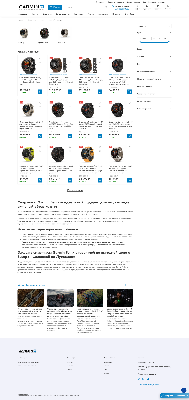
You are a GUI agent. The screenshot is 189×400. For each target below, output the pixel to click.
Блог (144, 2)
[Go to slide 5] (31, 73)
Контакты (111, 2)
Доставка (120, 2)
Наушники (116, 14)
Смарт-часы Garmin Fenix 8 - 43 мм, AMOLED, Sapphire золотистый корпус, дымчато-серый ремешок (31, 125)
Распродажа (22, 14)
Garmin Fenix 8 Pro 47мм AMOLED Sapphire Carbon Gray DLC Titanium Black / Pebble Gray (61, 125)
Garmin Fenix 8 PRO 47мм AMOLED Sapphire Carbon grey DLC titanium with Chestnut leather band (91, 80)
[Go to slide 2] (23, 73)
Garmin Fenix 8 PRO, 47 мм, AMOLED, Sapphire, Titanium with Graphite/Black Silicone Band (30, 80)
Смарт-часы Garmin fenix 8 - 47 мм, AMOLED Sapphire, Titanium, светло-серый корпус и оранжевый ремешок (90, 169)
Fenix (42, 20)
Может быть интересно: (32, 285)
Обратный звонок (122, 8)
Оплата (129, 2)
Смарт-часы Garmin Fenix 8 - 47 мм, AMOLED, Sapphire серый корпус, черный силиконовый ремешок (91, 125)
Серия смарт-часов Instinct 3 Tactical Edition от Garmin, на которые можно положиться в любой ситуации (119, 312)
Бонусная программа (156, 2)
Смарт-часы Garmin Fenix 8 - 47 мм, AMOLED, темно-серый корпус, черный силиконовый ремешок (120, 125)
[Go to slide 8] (65, 73)
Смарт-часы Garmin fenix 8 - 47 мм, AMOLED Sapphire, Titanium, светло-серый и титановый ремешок (120, 169)
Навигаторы (78, 14)
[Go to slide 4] (28, 73)
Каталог (106, 366)
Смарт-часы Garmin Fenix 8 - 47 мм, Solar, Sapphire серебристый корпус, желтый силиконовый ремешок (31, 169)
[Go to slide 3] (26, 73)
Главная (21, 20)
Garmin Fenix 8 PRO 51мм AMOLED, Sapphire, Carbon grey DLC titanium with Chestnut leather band (61, 80)
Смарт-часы (47, 14)
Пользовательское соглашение (28, 362)
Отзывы (137, 2)
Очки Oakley (130, 14)
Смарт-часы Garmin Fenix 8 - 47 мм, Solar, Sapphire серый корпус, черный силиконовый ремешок (61, 169)
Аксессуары (103, 14)
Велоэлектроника (63, 14)
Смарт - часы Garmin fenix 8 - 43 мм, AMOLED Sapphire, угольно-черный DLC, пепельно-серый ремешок (120, 80)
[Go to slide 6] (33, 73)
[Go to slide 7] (36, 73)
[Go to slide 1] (21, 73)
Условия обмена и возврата (27, 366)
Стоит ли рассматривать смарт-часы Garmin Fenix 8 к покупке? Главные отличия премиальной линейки (59, 312)
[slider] (139, 42)
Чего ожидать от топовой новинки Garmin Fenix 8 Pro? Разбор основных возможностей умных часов (90, 312)
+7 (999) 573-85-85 (122, 6)
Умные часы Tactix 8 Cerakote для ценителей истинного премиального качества (31, 311)
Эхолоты (91, 14)
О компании (100, 2)
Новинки (35, 14)
